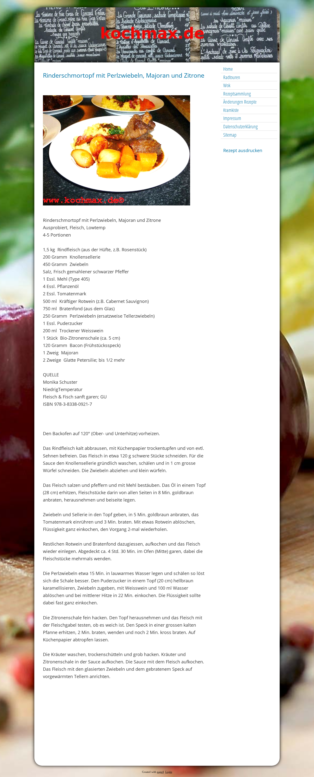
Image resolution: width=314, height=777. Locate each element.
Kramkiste (231, 110)
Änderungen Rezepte (240, 101)
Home (228, 69)
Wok (226, 85)
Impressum (232, 118)
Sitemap (229, 134)
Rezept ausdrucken (242, 150)
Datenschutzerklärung (240, 126)
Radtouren (231, 77)
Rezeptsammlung (237, 93)
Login (168, 772)
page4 (160, 772)
